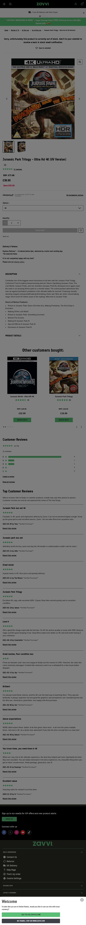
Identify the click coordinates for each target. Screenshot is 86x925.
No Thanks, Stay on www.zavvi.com (31, 921)
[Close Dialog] (82, 900)
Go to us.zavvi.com (31, 915)
